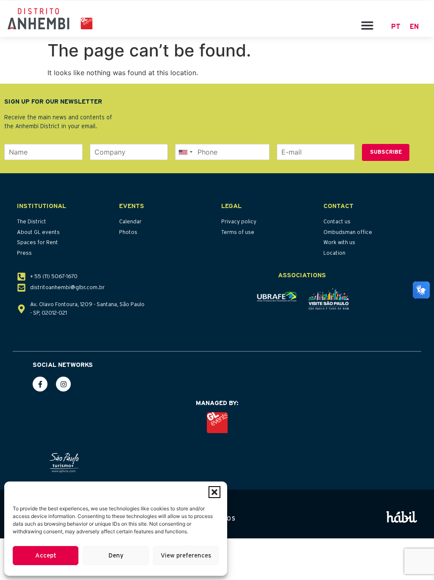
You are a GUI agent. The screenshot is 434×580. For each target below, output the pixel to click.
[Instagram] (63, 384)
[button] (214, 492)
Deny (115, 555)
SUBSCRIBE (386, 152)
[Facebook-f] (40, 384)
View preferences (186, 555)
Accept (45, 555)
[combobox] (185, 152)
